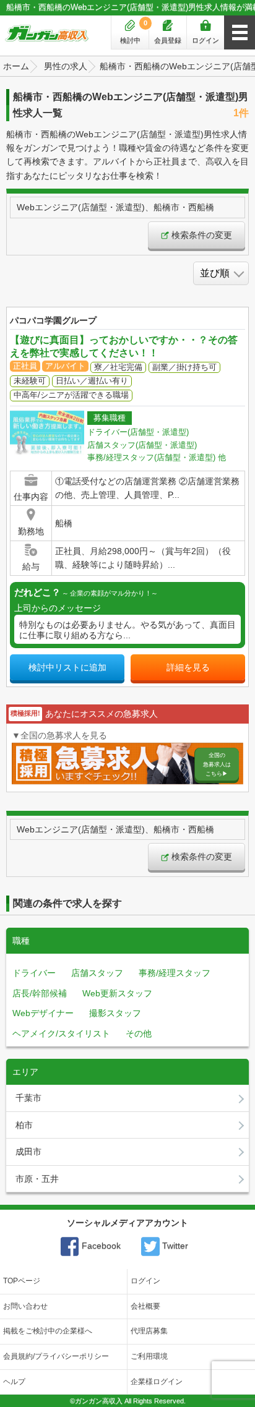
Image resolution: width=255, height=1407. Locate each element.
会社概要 (145, 1306)
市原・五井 (37, 1179)
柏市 (24, 1125)
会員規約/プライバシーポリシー (56, 1356)
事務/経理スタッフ (174, 973)
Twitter (174, 1246)
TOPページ (21, 1281)
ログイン (205, 40)
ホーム (16, 66)
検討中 (134, 31)
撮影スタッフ (115, 1013)
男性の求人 (65, 66)
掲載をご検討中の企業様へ (47, 1331)
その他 (139, 1033)
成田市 (28, 1152)
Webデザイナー (43, 1013)
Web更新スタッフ (117, 993)
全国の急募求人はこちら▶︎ (217, 764)
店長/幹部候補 (39, 993)
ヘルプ (14, 1381)
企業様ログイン (157, 1381)
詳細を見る (188, 667)
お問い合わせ (25, 1306)
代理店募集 (149, 1331)
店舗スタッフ (97, 973)
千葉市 (28, 1098)
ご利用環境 (149, 1356)
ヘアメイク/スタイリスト (61, 1033)
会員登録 (167, 40)
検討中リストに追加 (67, 667)
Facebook (100, 1246)
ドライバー (34, 973)
